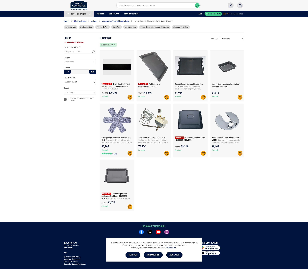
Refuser (133, 255)
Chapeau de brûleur (180, 27)
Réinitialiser (75, 42)
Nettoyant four (130, 27)
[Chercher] (197, 5)
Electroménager (80, 21)
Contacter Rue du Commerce (75, 264)
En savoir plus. (171, 248)
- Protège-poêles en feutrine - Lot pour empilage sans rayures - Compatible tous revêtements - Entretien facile (117, 142)
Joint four (116, 27)
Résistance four (86, 27)
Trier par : (214, 39)
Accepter (174, 255)
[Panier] (240, 5)
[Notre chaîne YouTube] (158, 232)
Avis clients (68, 248)
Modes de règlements (72, 259)
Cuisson (94, 21)
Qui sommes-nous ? (71, 245)
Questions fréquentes (72, 257)
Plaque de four (102, 27)
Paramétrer (153, 255)
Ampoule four (70, 27)
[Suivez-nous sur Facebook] (141, 232)
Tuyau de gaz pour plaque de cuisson (155, 27)
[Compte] (230, 5)
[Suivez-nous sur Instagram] (166, 232)
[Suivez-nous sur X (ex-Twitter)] (149, 232)
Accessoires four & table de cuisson (115, 21)
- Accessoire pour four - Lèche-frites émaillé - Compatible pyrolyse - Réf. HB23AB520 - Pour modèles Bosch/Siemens (189, 89)
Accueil (66, 21)
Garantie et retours (71, 262)
